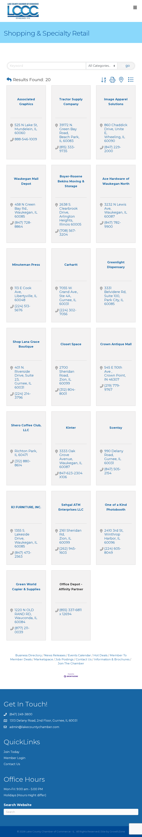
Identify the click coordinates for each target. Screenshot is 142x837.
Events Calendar (79, 655)
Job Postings (64, 659)
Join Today (11, 752)
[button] (8, 80)
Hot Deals (100, 655)
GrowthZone (117, 831)
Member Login (14, 758)
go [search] (128, 66)
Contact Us (84, 659)
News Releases (54, 655)
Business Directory (28, 655)
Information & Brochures (111, 659)
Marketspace (43, 659)
